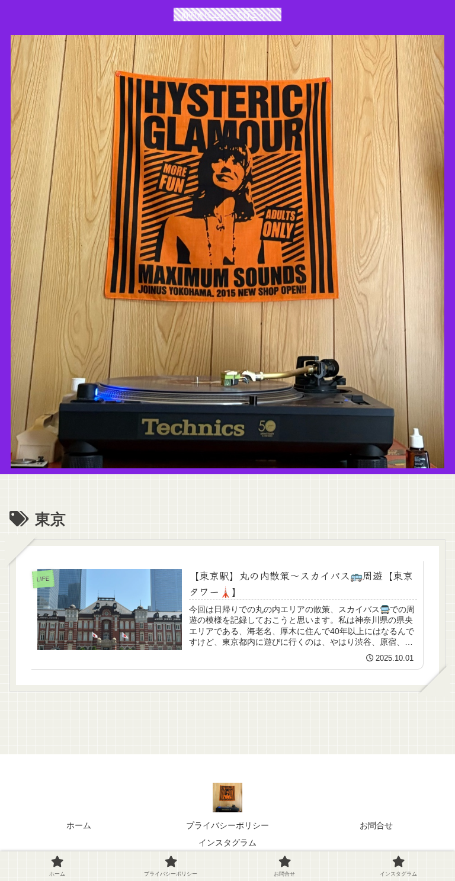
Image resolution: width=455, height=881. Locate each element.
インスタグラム (227, 842)
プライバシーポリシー (227, 825)
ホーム (78, 825)
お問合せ (376, 825)
